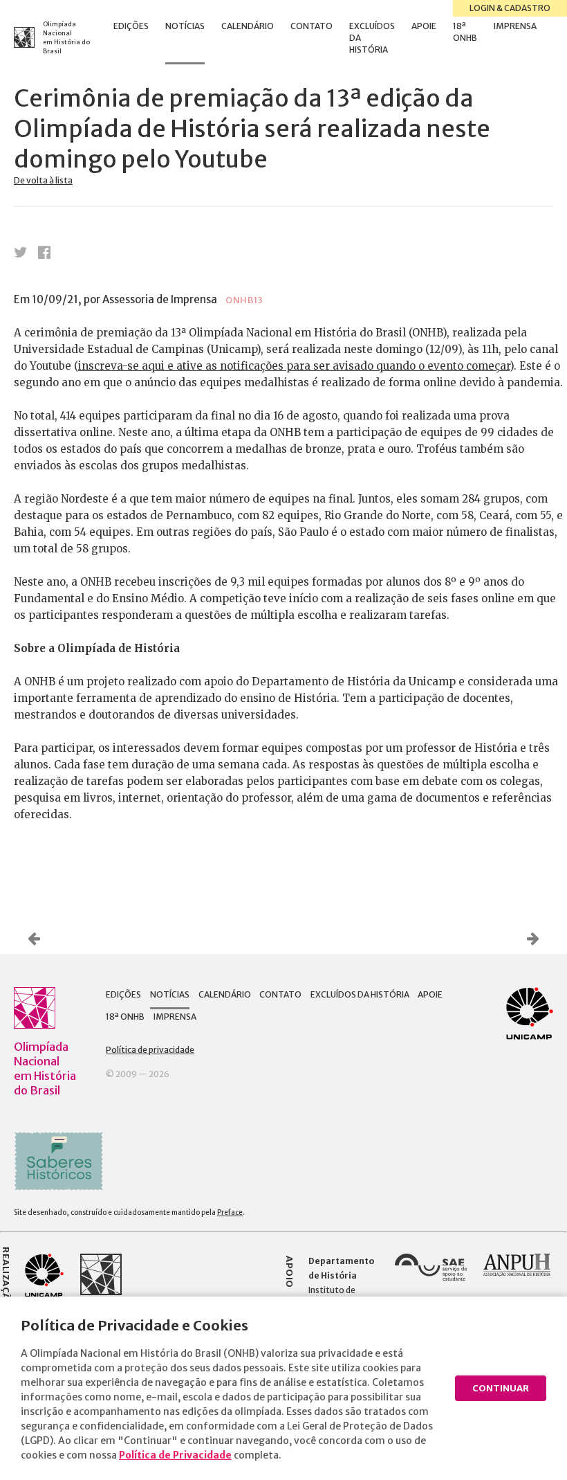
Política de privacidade (150, 1050)
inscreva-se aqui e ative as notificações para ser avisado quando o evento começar (294, 365)
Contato (311, 26)
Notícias (185, 26)
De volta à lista (43, 180)
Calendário (247, 26)
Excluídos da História (372, 38)
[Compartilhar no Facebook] (44, 252)
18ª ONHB (465, 32)
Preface (230, 1212)
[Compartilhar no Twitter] (21, 252)
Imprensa (515, 26)
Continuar (500, 1388)
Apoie (423, 26)
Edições (131, 26)
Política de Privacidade (175, 1455)
